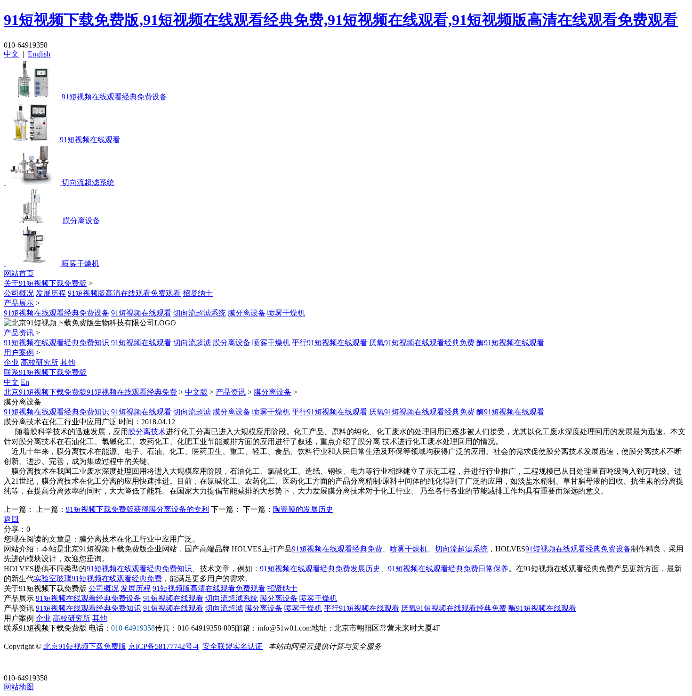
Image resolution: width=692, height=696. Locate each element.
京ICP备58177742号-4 (163, 646)
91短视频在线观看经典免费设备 (56, 313)
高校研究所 (39, 362)
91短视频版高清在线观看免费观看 (124, 293)
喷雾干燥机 (286, 313)
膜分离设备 (247, 313)
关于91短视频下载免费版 (45, 283)
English (39, 54)
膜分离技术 (147, 432)
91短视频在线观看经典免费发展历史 (320, 569)
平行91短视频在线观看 (329, 343)
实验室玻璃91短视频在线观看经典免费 (98, 579)
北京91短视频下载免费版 (84, 646)
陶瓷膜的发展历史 (303, 509)
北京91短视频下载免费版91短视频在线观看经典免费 (90, 392)
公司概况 (19, 293)
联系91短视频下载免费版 (45, 372)
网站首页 (19, 273)
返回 (11, 519)
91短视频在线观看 (141, 313)
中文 (11, 54)
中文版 (196, 392)
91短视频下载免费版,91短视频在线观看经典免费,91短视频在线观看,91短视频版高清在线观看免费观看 (341, 19)
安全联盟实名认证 (232, 646)
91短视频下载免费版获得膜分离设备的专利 (137, 509)
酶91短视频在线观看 (510, 343)
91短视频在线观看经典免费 (337, 549)
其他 (67, 362)
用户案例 (19, 352)
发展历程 (51, 293)
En (25, 382)
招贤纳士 (198, 293)
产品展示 (19, 303)
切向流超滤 (192, 343)
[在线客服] (14, 663)
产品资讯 (19, 333)
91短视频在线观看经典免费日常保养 (448, 569)
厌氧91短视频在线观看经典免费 (422, 343)
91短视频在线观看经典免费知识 (56, 343)
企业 (11, 362)
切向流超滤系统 (199, 313)
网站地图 (19, 687)
